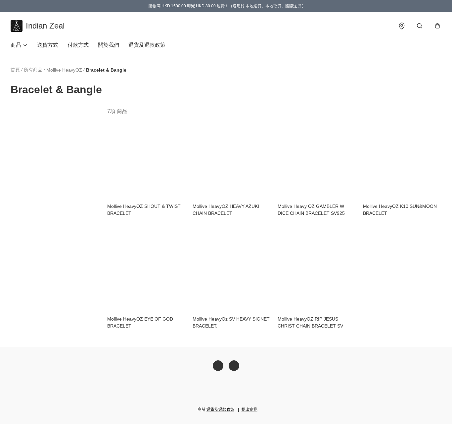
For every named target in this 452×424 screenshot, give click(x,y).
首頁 (15, 69)
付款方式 (78, 45)
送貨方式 (47, 45)
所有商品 (33, 69)
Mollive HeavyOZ (64, 70)
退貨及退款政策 (146, 45)
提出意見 (249, 409)
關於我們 (108, 45)
